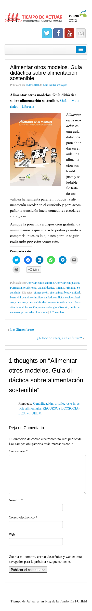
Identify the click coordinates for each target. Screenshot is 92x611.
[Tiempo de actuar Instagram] (81, 33)
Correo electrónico (23, 517)
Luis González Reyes (55, 85)
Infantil (60, 287)
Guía (64, 100)
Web (12, 534)
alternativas (56, 292)
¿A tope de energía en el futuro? (59, 338)
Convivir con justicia (67, 282)
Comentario (18, 451)
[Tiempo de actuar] (46, 14)
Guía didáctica (46, 287)
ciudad (48, 297)
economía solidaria (59, 302)
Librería (28, 106)
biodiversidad (72, 292)
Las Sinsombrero (22, 329)
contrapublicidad (37, 302)
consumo (20, 302)
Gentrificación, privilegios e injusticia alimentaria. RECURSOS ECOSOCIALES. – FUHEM (49, 408)
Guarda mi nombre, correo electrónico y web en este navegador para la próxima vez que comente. (45, 559)
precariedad (28, 312)
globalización (60, 307)
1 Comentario (57, 312)
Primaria (70, 287)
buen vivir (16, 297)
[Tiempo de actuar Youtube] (69, 33)
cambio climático (33, 297)
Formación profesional (23, 287)
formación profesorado (38, 307)
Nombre (16, 500)
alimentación (41, 292)
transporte (42, 312)
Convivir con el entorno (40, 282)
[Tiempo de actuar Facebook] (58, 33)
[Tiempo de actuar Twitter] (47, 33)
